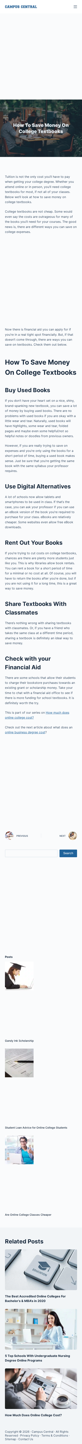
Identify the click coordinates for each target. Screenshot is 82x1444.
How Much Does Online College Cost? (33, 1415)
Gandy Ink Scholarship (19, 1040)
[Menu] (75, 6)
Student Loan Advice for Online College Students (36, 1127)
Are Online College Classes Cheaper (28, 1214)
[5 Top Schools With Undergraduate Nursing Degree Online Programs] (41, 1329)
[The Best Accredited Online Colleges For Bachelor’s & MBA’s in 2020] (41, 1269)
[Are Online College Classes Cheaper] (41, 1171)
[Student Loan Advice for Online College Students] (41, 1085)
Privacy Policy (29, 1435)
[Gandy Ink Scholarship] (41, 998)
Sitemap (10, 1439)
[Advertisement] (41, 56)
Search (68, 853)
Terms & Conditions (54, 1435)
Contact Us (25, 1439)
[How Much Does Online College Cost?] (41, 1388)
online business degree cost (25, 732)
